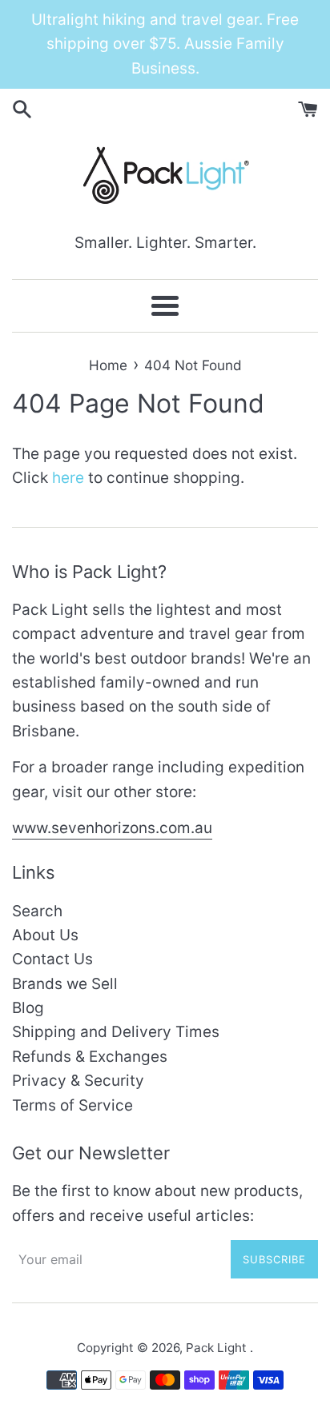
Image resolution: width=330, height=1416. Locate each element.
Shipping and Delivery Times (115, 1032)
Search (37, 911)
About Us (45, 935)
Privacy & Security (78, 1080)
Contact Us (52, 959)
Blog (28, 1008)
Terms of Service (72, 1105)
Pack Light (218, 1347)
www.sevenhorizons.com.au (112, 828)
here (68, 478)
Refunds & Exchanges (89, 1056)
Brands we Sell (65, 984)
